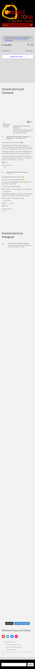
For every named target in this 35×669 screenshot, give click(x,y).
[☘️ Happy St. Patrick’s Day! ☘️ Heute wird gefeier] (17, 333)
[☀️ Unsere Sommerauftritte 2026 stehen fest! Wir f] (17, 296)
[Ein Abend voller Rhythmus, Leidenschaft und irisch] (17, 463)
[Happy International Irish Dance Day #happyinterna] (17, 481)
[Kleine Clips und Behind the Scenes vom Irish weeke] (17, 426)
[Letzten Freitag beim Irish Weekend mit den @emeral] (17, 444)
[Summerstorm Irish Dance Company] (6, 125)
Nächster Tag (28, 50)
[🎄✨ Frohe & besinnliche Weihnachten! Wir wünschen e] (17, 389)
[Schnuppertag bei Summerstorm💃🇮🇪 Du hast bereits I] (17, 259)
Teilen (4, 167)
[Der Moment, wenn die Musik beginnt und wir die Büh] (17, 519)
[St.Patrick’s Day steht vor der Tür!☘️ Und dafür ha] (17, 593)
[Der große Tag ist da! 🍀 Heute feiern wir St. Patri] (17, 500)
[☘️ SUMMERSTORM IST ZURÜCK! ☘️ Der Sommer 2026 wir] (17, 277)
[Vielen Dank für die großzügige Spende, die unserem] (17, 370)
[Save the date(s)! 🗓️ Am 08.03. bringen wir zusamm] (17, 537)
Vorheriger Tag (6, 50)
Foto (6, 162)
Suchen (3, 661)
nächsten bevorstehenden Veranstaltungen (16, 39)
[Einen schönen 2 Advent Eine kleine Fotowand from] (17, 407)
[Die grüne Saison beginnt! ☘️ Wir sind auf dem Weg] (17, 556)
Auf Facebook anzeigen (7, 165)
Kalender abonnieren (16, 56)
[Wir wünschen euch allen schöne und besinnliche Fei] (17, 611)
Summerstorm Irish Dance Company (17, 136)
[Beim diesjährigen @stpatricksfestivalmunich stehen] (17, 351)
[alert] (17, 38)
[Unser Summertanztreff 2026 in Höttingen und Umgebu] (17, 314)
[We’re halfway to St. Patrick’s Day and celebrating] (17, 574)
